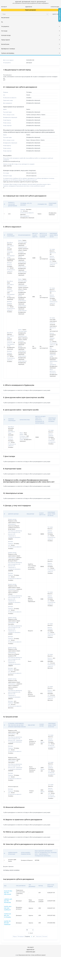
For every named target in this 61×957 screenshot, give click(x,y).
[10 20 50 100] (30, 929)
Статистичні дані (55, 6)
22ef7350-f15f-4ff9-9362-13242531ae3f (7, 923)
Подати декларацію (30, 10)
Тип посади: (4, 31)
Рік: (2, 22)
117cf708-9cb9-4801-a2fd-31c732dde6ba (7, 915)
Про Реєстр (4, 6)
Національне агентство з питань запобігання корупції (32, 955)
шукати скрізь (56, 14)
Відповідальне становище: (8, 48)
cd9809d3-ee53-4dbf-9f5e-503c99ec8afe (8, 901)
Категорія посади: (6, 35)
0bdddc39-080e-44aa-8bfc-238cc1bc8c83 (8, 892)
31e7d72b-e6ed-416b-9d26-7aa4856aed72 (8, 908)
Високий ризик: (5, 44)
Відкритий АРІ (28, 6)
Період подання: (5, 39)
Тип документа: (5, 26)
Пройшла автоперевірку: (7, 53)
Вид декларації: (5, 17)
